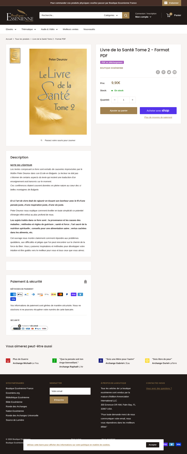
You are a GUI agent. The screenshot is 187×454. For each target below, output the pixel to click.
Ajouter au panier (119, 110)
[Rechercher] (125, 15)
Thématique (27, 29)
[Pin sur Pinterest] (163, 72)
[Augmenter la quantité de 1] (132, 100)
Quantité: (105, 100)
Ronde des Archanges (16, 406)
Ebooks (9, 29)
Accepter (153, 445)
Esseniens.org (13, 393)
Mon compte (142, 17)
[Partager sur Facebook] (158, 72)
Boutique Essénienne (111, 68)
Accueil (9, 39)
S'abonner (174, 3)
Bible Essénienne (14, 402)
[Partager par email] (175, 72)
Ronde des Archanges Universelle (22, 415)
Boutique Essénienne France (19, 388)
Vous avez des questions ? (159, 388)
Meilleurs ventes (70, 29)
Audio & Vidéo (47, 29)
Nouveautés (89, 29)
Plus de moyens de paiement (158, 117)
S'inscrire (59, 400)
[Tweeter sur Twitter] (169, 72)
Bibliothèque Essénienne (17, 397)
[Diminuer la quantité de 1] (115, 100)
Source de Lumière (15, 420)
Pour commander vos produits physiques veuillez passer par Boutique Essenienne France (93, 3)
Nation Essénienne (15, 411)
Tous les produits (22, 39)
